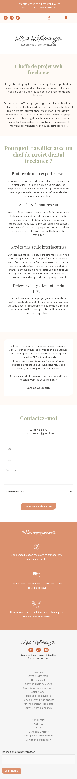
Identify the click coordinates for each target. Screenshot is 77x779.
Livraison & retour (38, 731)
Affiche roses (38, 692)
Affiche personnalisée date (38, 703)
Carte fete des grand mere (38, 708)
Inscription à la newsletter (18, 752)
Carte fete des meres (38, 676)
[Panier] (49, 18)
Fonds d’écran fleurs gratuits (38, 700)
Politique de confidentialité (38, 735)
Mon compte (38, 719)
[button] (5, 29)
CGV (38, 727)
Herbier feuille (38, 680)
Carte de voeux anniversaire (38, 688)
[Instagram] (12, 18)
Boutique (38, 672)
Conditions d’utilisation (38, 739)
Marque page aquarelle (38, 695)
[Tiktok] (18, 18)
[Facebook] (6, 18)
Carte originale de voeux (38, 684)
